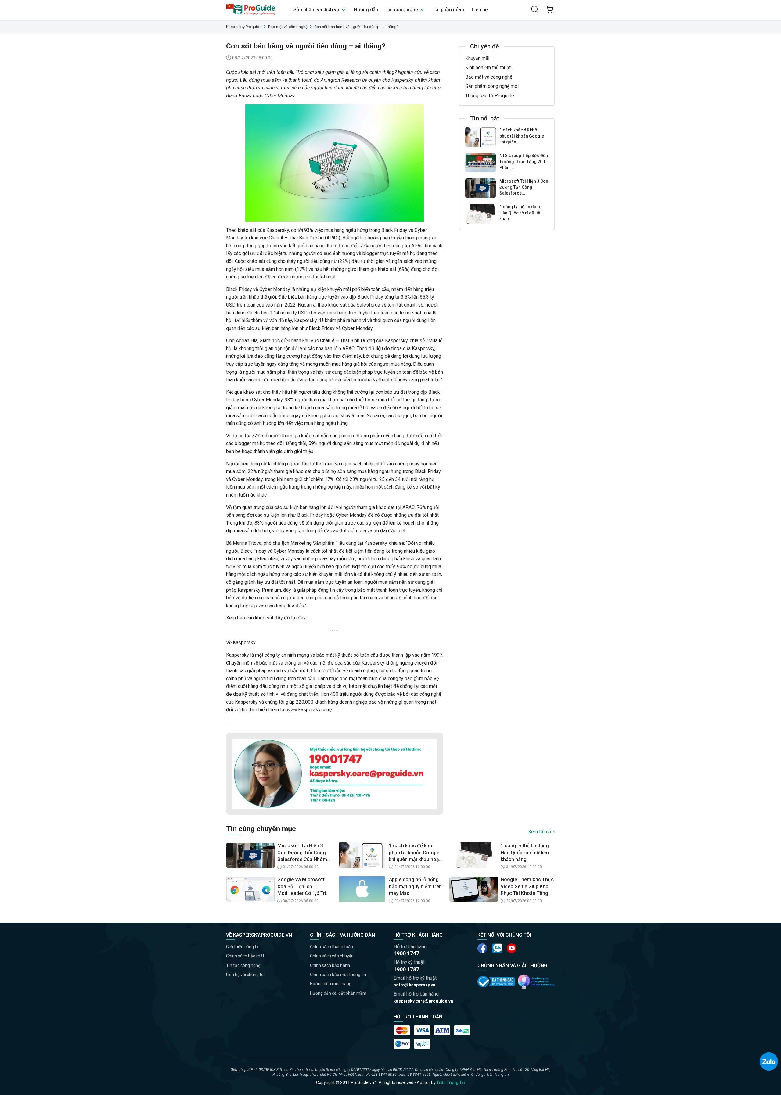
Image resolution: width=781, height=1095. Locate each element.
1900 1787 (406, 969)
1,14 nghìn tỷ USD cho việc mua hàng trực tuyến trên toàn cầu (334, 313)
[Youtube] (497, 948)
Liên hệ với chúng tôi (245, 974)
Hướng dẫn (366, 10)
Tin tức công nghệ (243, 965)
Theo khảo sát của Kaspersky (257, 230)
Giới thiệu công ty (242, 946)
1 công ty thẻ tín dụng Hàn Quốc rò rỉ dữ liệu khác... (521, 212)
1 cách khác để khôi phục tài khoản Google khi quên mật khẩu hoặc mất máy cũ (415, 853)
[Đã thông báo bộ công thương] (496, 981)
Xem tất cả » (541, 832)
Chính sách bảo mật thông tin (338, 974)
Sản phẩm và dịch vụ (316, 10)
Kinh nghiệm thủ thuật (488, 67)
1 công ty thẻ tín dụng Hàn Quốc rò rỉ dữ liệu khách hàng (525, 852)
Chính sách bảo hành (330, 965)
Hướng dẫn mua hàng (330, 983)
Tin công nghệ (402, 10)
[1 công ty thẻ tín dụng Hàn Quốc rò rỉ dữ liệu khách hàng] (480, 214)
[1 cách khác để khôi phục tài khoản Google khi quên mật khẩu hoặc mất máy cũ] (480, 137)
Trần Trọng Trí (451, 1082)
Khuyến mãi (477, 58)
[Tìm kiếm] (534, 9)
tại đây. (298, 618)
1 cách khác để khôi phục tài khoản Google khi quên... (521, 135)
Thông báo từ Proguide (489, 96)
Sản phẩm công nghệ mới (492, 86)
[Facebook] (482, 948)
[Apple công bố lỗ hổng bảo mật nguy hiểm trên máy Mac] (362, 889)
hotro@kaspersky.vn (414, 984)
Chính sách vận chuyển (332, 955)
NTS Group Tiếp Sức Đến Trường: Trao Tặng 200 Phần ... (523, 161)
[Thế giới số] (536, 981)
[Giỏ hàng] (549, 9)
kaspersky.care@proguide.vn (423, 1001)
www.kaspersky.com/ (310, 710)
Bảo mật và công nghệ (488, 77)
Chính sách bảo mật (245, 955)
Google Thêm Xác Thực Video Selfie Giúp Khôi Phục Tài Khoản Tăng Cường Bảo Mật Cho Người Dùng (527, 887)
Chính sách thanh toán (331, 946)
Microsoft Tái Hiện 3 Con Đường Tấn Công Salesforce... (523, 187)
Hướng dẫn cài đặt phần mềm (338, 993)
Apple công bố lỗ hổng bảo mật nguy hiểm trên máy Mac (415, 886)
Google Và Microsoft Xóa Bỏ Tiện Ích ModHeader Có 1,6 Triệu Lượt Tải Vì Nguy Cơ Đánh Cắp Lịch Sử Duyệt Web (304, 887)
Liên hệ (480, 10)
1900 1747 (406, 953)
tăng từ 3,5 (395, 297)
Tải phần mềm (448, 10)
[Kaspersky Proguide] (251, 9)
